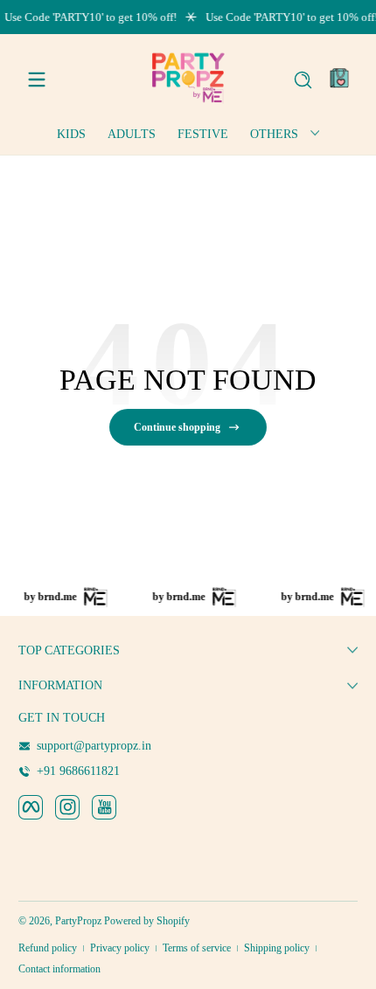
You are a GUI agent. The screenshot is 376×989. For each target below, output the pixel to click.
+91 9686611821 (78, 771)
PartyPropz (78, 921)
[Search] (303, 80)
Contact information (59, 969)
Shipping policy (277, 948)
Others (274, 134)
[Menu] (36, 79)
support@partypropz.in (94, 745)
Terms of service (197, 948)
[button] (302, 79)
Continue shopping (177, 427)
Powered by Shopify (147, 921)
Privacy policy (120, 948)
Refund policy (47, 948)
